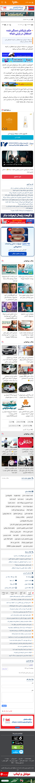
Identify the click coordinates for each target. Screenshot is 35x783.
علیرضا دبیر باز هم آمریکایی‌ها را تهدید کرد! (22, 649)
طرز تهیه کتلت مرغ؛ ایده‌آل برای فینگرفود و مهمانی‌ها (20, 628)
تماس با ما (31, 761)
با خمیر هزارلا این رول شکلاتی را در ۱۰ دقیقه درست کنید (18, 603)
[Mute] (6, 129)
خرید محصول (17, 177)
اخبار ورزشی (14, 759)
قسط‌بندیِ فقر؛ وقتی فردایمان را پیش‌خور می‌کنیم (21, 643)
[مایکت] (17, 752)
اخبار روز (21, 759)
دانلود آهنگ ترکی (8, 539)
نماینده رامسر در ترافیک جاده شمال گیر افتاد (21, 634)
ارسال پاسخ (5, 669)
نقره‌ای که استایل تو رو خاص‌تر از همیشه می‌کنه (21, 193)
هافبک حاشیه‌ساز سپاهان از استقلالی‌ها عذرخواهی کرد (19, 621)
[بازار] (17, 747)
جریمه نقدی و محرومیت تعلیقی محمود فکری (20, 559)
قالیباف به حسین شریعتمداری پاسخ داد (23, 652)
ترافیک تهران (28, 584)
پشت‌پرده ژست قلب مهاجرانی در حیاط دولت (21, 599)
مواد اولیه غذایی (29, 514)
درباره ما (7, 759)
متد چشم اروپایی (7, 514)
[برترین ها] (15, 2)
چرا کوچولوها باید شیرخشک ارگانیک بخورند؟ (22, 211)
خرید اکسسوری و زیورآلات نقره (25, 503)
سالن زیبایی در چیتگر (15, 532)
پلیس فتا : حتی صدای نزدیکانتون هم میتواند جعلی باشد (19, 195)
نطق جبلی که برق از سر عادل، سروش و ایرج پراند (21, 609)
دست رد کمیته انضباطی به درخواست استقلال (20, 562)
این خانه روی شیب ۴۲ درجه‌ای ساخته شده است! (21, 640)
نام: (32, 683)
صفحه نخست (28, 759)
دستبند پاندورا (11, 503)
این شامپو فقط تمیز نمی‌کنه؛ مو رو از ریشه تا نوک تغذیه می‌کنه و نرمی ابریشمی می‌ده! (19, 203)
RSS (12, 763)
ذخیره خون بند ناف (28, 532)
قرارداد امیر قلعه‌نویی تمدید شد (25, 646)
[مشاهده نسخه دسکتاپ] (2, 2)
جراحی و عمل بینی (28, 546)
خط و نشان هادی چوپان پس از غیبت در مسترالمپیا (19, 637)
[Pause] (3, 129)
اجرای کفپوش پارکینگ (27, 542)
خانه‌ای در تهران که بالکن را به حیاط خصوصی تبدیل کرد (19, 618)
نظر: (32, 690)
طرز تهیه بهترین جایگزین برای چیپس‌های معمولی (21, 596)
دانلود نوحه (16, 535)
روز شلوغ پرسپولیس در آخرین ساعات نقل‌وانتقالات (20, 606)
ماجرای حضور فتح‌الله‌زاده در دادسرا (22, 556)
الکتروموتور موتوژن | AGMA (14, 546)
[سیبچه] (17, 738)
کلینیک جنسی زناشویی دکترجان (25, 528)
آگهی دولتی (5, 761)
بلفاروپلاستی (9, 496)
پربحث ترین (3, 593)
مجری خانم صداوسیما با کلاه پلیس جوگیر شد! (21, 624)
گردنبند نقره (13, 499)
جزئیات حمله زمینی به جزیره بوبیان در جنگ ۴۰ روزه (20, 655)
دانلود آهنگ (30, 510)
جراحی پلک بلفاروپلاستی (26, 521)
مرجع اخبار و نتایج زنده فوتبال (13, 506)
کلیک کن (17, 137)
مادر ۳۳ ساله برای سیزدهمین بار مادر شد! (22, 612)
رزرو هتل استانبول (17, 514)
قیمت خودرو (28, 580)
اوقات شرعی (28, 588)
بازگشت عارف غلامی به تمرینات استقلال (21, 568)
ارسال (4, 706)
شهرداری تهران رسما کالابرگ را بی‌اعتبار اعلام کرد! (20, 631)
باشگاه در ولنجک (20, 517)
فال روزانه (12, 584)
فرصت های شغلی (23, 761)
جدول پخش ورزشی (10, 588)
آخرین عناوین (29, 593)
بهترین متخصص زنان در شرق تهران (24, 539)
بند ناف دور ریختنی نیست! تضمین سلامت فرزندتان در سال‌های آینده (19, 207)
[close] (1, 771)
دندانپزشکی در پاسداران (27, 535)
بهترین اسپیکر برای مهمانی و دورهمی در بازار (22, 188)
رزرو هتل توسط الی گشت (18, 510)
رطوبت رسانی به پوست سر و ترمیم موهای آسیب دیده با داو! (18, 200)
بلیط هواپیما (17, 496)
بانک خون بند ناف (15, 542)
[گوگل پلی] (17, 743)
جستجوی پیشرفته (19, 763)
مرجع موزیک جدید (28, 506)
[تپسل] (2, 110)
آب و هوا (12, 580)
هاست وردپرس (7, 535)
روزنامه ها (28, 577)
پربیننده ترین (12, 593)
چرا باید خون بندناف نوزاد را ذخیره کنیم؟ (23, 190)
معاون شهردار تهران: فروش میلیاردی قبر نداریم (21, 615)
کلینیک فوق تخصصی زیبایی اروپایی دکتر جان (21, 524)
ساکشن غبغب (29, 499)
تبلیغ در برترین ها (14, 761)
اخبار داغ (21, 593)
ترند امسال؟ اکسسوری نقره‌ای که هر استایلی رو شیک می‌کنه (18, 197)
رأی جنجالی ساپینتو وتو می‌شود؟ (23, 565)
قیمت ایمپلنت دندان (27, 496)
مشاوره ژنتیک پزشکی (9, 528)
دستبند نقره (21, 499)
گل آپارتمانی (30, 517)
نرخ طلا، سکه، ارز (10, 577)
